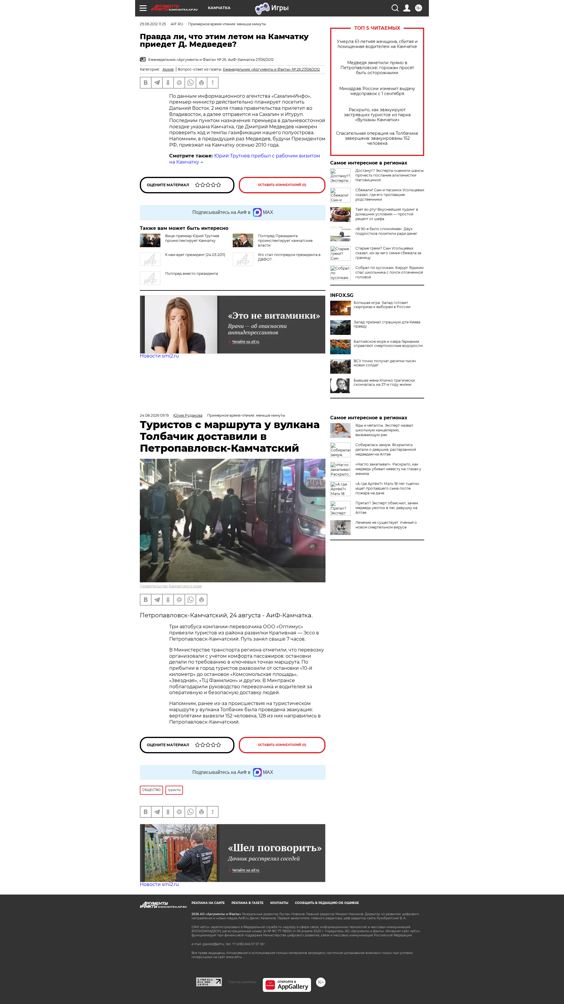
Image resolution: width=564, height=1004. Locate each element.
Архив (168, 69)
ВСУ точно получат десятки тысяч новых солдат (385, 363)
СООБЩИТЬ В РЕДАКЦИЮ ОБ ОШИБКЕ (327, 903)
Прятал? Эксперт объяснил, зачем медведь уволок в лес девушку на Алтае (386, 508)
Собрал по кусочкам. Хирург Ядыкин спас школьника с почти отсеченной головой (389, 272)
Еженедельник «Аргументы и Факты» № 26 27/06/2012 (271, 69)
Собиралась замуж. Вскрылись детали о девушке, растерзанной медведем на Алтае (385, 449)
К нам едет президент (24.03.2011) (195, 254)
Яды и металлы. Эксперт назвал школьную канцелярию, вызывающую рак (384, 430)
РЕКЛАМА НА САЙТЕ (208, 903)
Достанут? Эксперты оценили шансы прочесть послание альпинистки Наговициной (389, 175)
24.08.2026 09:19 (154, 415)
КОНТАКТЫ (279, 903)
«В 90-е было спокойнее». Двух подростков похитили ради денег (386, 231)
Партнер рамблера (242, 982)
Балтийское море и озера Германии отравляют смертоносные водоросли (388, 344)
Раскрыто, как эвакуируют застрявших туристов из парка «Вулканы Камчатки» (377, 114)
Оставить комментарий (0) (282, 185)
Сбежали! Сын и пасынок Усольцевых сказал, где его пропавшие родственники (389, 195)
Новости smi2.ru (159, 356)
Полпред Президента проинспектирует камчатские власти (285, 240)
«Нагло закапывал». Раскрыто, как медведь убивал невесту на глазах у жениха (388, 469)
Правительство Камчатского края (171, 586)
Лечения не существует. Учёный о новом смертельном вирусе (386, 524)
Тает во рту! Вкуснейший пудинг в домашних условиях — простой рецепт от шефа (386, 214)
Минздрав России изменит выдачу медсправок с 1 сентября (377, 91)
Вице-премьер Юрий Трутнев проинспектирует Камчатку (192, 238)
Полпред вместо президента (191, 273)
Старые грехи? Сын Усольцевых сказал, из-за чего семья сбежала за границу (388, 253)
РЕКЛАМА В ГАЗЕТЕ (247, 903)
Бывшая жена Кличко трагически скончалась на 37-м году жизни (384, 382)
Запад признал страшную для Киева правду (387, 324)
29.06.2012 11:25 (153, 24)
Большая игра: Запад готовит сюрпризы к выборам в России (382, 305)
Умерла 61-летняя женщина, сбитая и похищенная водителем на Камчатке (377, 44)
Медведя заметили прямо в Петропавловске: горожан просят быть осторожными (377, 67)
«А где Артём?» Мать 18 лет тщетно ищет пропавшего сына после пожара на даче (387, 488)
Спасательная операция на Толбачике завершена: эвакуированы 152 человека (377, 138)
